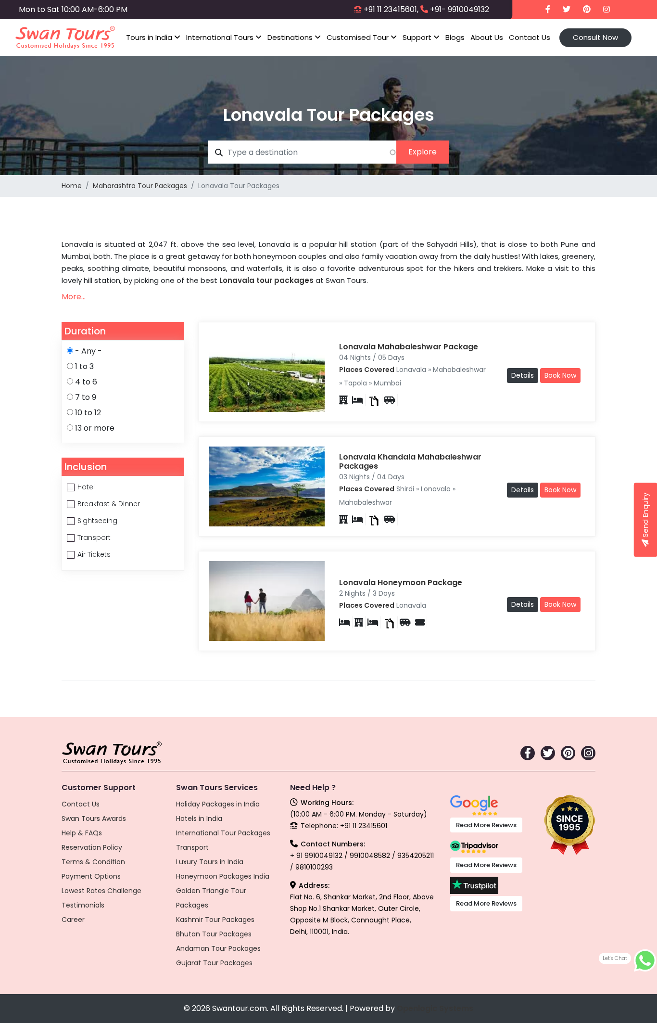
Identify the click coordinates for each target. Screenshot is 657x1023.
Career (73, 919)
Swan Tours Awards (94, 818)
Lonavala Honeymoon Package (400, 582)
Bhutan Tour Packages (214, 934)
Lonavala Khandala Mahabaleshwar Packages (410, 461)
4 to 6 (86, 381)
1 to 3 (84, 366)
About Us (486, 37)
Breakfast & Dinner (108, 504)
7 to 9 (85, 397)
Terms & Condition (93, 862)
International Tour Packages (223, 833)
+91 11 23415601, (391, 9)
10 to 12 (88, 412)
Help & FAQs (82, 833)
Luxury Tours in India (209, 862)
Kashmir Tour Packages (215, 919)
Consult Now (595, 37)
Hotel (86, 487)
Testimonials (83, 905)
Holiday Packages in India (218, 804)
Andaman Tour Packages (218, 948)
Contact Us (529, 37)
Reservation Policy (92, 847)
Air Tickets (94, 554)
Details (522, 375)
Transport (94, 537)
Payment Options (91, 876)
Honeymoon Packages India (222, 876)
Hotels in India (199, 818)
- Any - (88, 351)
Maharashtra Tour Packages (140, 186)
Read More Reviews (486, 825)
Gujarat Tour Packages (214, 963)
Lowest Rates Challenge (101, 890)
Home (72, 186)
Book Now (560, 375)
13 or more (94, 428)
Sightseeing (97, 520)
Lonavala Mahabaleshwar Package (408, 346)
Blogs (455, 37)
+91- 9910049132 (459, 9)
